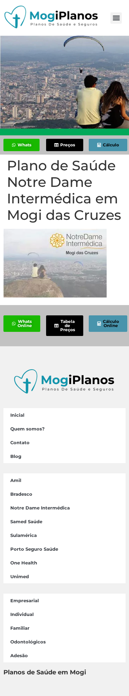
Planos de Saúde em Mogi (44, 672)
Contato (20, 442)
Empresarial (24, 600)
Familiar (20, 628)
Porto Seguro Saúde (34, 549)
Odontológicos (28, 641)
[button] (116, 18)
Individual (22, 614)
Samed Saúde (26, 521)
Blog (15, 456)
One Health (23, 562)
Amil (15, 480)
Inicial (17, 415)
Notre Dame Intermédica (40, 507)
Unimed (19, 576)
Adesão (19, 655)
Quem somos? (27, 428)
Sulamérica (23, 535)
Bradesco (21, 494)
